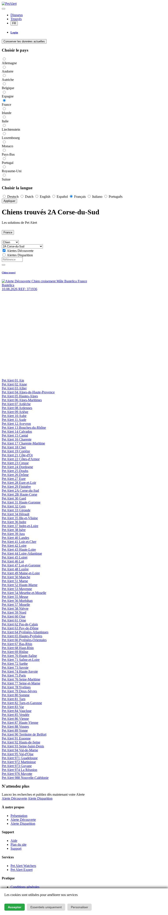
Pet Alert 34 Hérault (15, 514)
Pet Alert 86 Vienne (15, 719)
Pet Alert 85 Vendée (15, 715)
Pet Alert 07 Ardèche (16, 404)
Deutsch (12, 196)
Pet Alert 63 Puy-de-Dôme (20, 628)
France (8, 232)
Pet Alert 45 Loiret (14, 557)
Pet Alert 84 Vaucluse (17, 711)
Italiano (97, 196)
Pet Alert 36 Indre (14, 522)
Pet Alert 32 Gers (14, 506)
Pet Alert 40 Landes (15, 538)
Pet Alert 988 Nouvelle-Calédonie (25, 778)
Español (62, 196)
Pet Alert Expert (21, 870)
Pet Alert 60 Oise (13, 616)
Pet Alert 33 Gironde (16, 510)
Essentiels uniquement (46, 907)
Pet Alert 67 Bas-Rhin (17, 644)
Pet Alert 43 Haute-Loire (19, 549)
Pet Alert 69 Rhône (15, 652)
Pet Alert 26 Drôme (15, 475)
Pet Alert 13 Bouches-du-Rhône (24, 427)
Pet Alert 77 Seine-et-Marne (21, 683)
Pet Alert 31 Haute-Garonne (21, 502)
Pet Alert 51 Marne (15, 581)
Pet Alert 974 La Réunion (19, 770)
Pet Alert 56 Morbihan (17, 600)
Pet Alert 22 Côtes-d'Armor (21, 459)
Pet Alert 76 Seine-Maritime (21, 679)
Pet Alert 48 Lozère (15, 569)
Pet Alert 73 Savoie (15, 667)
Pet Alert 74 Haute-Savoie (20, 671)
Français (80, 196)
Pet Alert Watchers (23, 866)
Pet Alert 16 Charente (17, 439)
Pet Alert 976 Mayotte (17, 774)
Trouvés (16, 19)
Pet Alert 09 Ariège (15, 412)
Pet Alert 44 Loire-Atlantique (22, 553)
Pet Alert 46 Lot (13, 561)
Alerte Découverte (14, 798)
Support (15, 848)
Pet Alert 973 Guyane (17, 766)
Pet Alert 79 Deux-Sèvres (19, 691)
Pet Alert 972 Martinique (19, 762)
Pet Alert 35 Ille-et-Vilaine (20, 518)
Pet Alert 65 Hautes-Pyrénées (22, 636)
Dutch (29, 196)
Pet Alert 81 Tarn (13, 699)
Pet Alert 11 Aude (14, 420)
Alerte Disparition (40, 798)
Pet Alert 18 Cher (14, 447)
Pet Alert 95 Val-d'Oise (17, 754)
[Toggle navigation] (3, 8)
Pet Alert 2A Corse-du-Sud (20, 490)
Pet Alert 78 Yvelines (16, 687)
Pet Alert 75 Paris (14, 675)
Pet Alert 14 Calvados (17, 431)
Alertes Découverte (20, 251)
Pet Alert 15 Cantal (15, 435)
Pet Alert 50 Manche (16, 577)
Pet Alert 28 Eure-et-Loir (19, 482)
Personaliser (79, 907)
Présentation (18, 816)
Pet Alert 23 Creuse (15, 463)
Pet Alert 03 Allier (14, 388)
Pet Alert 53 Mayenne (17, 589)
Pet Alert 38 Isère (14, 530)
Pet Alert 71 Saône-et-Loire (21, 660)
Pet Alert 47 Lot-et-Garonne (21, 565)
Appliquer (9, 201)
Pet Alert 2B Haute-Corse (19, 494)
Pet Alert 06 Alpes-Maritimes (22, 400)
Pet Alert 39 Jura (13, 534)
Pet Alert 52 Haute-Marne (19, 585)
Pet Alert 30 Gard (14, 498)
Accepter (14, 907)
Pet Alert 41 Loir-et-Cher (19, 541)
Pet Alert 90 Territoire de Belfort (24, 734)
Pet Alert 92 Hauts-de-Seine (21, 742)
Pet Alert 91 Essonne (16, 738)
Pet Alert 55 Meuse (15, 597)
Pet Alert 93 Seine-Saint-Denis (23, 746)
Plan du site (18, 844)
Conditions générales (24, 887)
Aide (13, 840)
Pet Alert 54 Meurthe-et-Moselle (24, 593)
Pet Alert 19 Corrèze (16, 451)
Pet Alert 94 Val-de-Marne (20, 750)
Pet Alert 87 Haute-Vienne (20, 722)
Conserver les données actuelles (24, 41)
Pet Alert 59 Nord (14, 612)
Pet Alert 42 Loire (14, 545)
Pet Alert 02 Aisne (14, 384)
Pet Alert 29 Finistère (16, 486)
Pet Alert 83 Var (13, 707)
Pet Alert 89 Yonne (15, 730)
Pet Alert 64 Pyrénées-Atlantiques (25, 632)
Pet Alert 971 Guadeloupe (20, 758)
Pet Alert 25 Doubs (15, 471)
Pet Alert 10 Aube (14, 416)
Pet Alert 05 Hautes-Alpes (20, 396)
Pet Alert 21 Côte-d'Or (17, 455)
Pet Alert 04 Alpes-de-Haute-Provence (28, 392)
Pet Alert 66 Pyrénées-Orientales (24, 640)
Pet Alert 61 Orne (14, 620)
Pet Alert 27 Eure (14, 479)
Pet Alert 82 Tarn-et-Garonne (22, 703)
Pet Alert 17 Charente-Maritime (23, 443)
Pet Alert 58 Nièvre (15, 608)
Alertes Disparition (20, 255)
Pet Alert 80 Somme (16, 695)
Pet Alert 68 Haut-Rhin (18, 648)
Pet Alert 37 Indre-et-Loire (20, 526)
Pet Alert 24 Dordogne (17, 467)
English (45, 196)
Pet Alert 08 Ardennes (17, 408)
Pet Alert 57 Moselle (16, 604)
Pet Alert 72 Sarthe (15, 663)
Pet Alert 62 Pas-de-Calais (20, 624)
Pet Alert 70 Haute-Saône (19, 656)
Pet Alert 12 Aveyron (16, 423)
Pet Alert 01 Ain (13, 380)
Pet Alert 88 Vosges (15, 726)
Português (115, 196)
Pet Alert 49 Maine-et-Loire (21, 573)
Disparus (16, 15)
